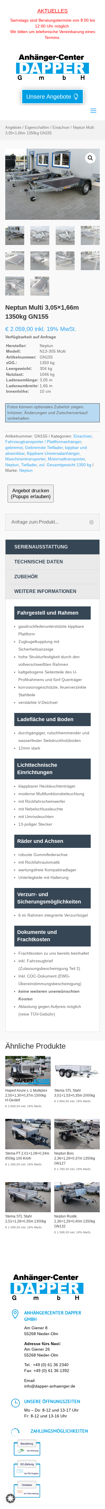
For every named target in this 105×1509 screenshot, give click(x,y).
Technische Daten (38, 561)
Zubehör (26, 576)
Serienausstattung (41, 546)
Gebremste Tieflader (44, 447)
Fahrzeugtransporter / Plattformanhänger (43, 441)
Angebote (13, 127)
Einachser (60, 127)
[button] (90, 158)
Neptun (12, 464)
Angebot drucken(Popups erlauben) (31, 493)
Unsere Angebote (48, 96)
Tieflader (29, 464)
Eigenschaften (37, 127)
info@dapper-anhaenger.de (49, 1386)
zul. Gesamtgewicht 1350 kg (65, 464)
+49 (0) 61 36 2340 (51, 1364)
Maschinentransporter (25, 459)
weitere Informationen (45, 591)
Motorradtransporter (66, 459)
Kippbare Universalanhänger (53, 453)
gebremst (14, 447)
